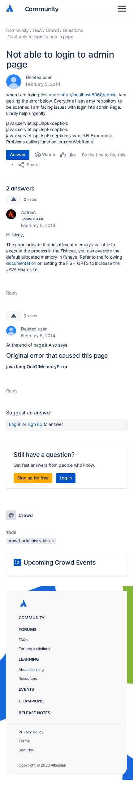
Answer (18, 154)
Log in (15, 424)
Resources (28, 678)
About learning (31, 669)
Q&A (37, 30)
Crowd (52, 30)
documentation (21, 263)
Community (42, 8)
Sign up (35, 424)
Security (26, 750)
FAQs (23, 639)
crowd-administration (28, 540)
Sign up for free (33, 477)
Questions (73, 30)
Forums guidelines (34, 648)
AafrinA (28, 212)
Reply (12, 292)
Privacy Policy (31, 732)
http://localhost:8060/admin (88, 94)
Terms (24, 741)
